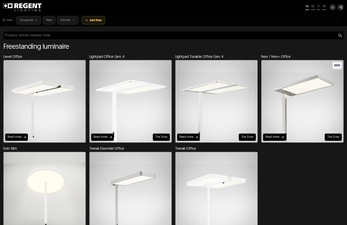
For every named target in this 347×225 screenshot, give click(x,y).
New (49, 20)
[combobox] (173, 35)
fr (324, 6)
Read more (14, 137)
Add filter (96, 20)
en (307, 6)
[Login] (340, 7)
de (312, 6)
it (318, 6)
